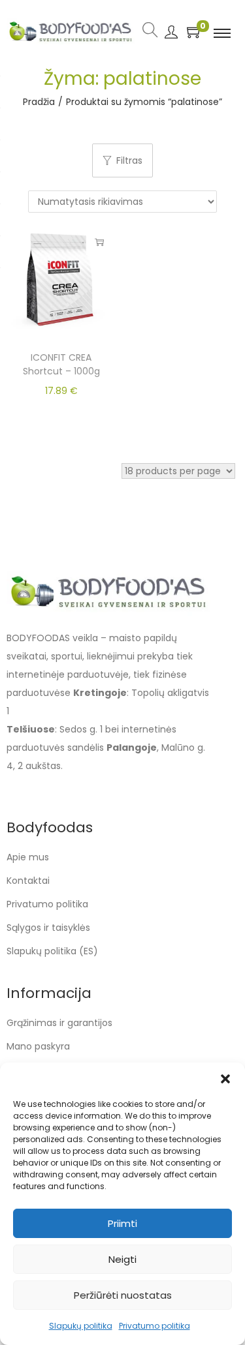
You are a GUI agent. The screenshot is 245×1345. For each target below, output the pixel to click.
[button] (225, 1078)
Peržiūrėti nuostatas (123, 1295)
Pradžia (39, 101)
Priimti (122, 1223)
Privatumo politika (154, 1325)
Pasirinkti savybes (99, 242)
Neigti (122, 1259)
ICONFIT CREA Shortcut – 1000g (61, 364)
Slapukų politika (80, 1325)
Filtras (129, 160)
